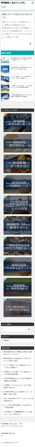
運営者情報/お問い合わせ (8, 434)
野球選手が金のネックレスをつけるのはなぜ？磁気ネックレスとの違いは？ (17, 308)
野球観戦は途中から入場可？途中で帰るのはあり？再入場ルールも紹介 (17, 123)
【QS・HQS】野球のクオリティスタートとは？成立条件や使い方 (18, 267)
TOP (12, 423)
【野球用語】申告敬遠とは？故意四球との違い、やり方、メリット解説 (17, 287)
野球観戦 (6, 340)
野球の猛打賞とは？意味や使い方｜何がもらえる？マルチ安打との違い (21, 68)
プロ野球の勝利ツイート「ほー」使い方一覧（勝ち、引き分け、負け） (17, 226)
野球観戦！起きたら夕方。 (14, 2)
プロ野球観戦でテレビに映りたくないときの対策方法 (17, 205)
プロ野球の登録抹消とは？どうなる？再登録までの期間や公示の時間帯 (21, 95)
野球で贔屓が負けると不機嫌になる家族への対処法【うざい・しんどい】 (21, 59)
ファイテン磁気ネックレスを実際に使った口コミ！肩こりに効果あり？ (21, 77)
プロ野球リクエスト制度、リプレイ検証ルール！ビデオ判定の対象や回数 (21, 86)
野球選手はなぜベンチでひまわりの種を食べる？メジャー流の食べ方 (17, 246)
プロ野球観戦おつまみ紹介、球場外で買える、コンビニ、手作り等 (17, 164)
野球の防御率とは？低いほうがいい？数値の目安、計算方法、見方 (17, 185)
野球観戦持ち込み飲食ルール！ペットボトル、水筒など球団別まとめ (17, 143)
